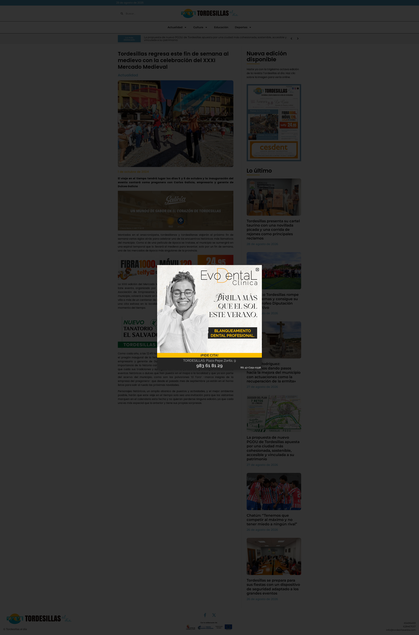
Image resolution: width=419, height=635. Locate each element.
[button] (257, 269)
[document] (209, 317)
